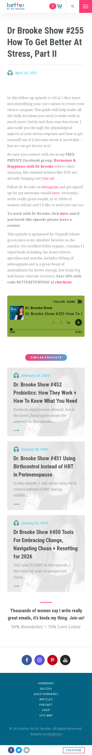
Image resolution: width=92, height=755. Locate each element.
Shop (46, 710)
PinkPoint (54, 734)
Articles (46, 699)
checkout (63, 282)
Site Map (46, 715)
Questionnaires (46, 694)
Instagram (50, 187)
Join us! (48, 178)
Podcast (46, 704)
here (56, 193)
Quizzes (46, 688)
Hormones (46, 683)
